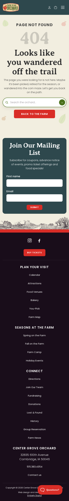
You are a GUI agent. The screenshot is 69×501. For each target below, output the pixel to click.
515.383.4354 (34, 466)
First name (13, 176)
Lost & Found (34, 412)
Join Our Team (34, 387)
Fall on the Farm (34, 343)
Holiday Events (34, 360)
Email (9, 191)
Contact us (34, 475)
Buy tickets (34, 252)
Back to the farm (34, 114)
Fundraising (34, 395)
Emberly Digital (34, 495)
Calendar (34, 275)
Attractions (34, 283)
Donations (34, 404)
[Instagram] (29, 240)
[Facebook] (39, 240)
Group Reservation (34, 429)
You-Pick (34, 308)
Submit (34, 207)
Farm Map (34, 317)
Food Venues (34, 291)
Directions (34, 379)
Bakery (35, 300)
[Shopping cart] (55, 7)
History (34, 421)
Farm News (34, 437)
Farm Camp (34, 352)
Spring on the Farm (34, 335)
